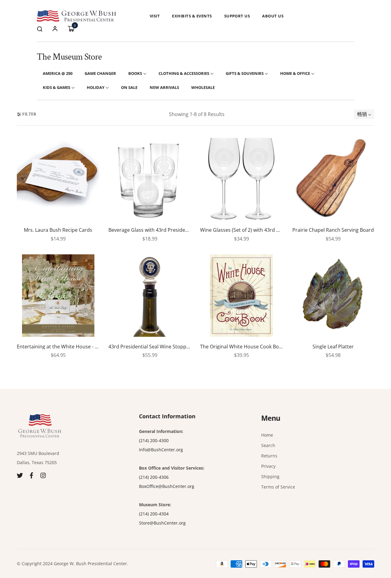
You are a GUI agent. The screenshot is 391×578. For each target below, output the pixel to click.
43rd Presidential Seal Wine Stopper (149, 347)
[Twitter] (20, 475)
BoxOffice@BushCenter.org (166, 486)
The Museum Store (69, 57)
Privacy (268, 466)
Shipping (270, 476)
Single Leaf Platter (333, 347)
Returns (269, 456)
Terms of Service (278, 487)
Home (267, 435)
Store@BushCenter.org (162, 523)
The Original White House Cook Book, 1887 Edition (241, 347)
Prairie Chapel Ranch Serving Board (333, 230)
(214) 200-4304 (154, 514)
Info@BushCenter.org (161, 450)
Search (268, 445)
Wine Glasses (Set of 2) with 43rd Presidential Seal (241, 230)
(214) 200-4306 (154, 477)
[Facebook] (31, 475)
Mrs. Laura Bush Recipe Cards (58, 230)
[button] (40, 28)
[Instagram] (43, 475)
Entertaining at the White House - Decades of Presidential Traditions (58, 347)
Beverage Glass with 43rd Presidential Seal (149, 230)
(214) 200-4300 (154, 440)
